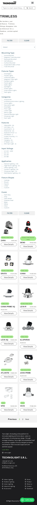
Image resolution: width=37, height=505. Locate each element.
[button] (32, 2)
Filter (9, 40)
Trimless (11, 237)
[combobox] (13, 8)
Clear (26, 40)
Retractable (32, 237)
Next (27, 419)
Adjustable (4, 237)
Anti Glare (23, 303)
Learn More (5, 449)
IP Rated (7, 237)
